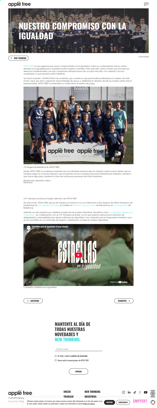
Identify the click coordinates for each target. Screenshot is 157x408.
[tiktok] (134, 392)
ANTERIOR (34, 300)
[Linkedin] (129, 392)
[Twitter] (140, 392)
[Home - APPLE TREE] (19, 4)
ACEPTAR (109, 402)
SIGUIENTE (122, 300)
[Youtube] (146, 392)
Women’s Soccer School (84, 205)
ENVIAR (78, 371)
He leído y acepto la (72, 355)
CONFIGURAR (123, 402)
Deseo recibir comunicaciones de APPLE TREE (73, 360)
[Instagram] (123, 392)
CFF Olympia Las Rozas (48, 205)
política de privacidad (79, 356)
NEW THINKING (20, 58)
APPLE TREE (28, 66)
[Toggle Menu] (146, 4)
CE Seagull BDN (120, 205)
